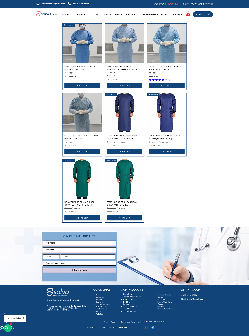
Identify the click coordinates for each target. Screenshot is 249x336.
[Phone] (69, 3)
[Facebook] (153, 327)
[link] (188, 13)
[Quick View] (124, 43)
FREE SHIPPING (70, 76)
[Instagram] (147, 327)
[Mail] (38, 3)
